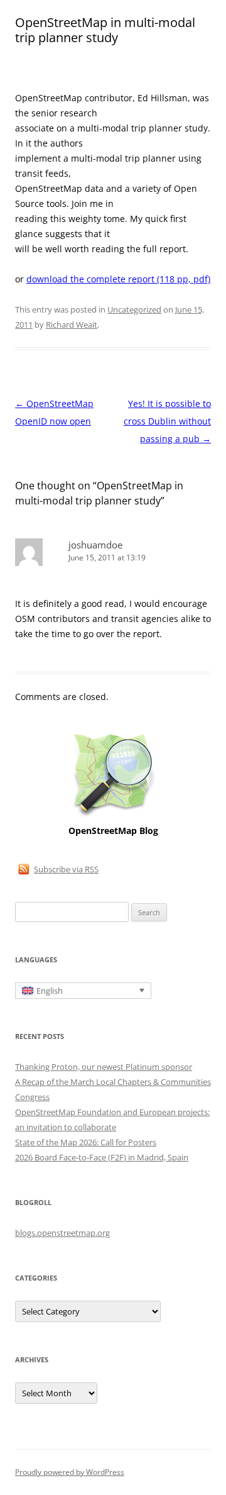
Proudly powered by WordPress (69, 1472)
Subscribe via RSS (66, 869)
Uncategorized (134, 309)
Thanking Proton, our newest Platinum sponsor (103, 1066)
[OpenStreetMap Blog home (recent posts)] (113, 815)
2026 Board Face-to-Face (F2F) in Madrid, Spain (101, 1157)
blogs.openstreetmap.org (62, 1232)
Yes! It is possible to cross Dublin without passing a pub (167, 421)
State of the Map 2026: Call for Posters (85, 1142)
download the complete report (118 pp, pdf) (118, 279)
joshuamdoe (95, 544)
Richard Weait (71, 324)
